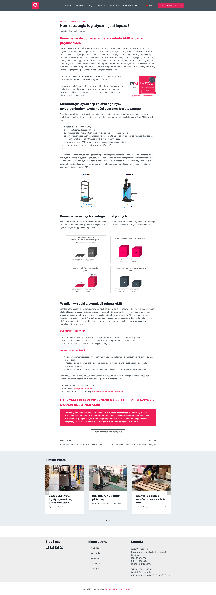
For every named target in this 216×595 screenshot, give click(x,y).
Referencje (114, 5)
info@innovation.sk (83, 388)
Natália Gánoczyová (69, 31)
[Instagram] (57, 547)
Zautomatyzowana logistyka (72, 21)
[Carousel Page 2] (109, 520)
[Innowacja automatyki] (35, 5)
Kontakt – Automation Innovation (108, 391)
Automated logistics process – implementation (81, 443)
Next (169, 492)
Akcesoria (80, 5)
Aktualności (102, 5)
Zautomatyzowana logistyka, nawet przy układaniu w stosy (61, 499)
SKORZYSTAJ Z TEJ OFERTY (142, 96)
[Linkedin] (47, 547)
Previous (47, 492)
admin (53, 507)
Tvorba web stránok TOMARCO (119, 589)
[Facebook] (52, 547)
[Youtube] (61, 547)
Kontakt (94, 563)
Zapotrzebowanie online (171, 5)
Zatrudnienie (127, 5)
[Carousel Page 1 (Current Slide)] (106, 520)
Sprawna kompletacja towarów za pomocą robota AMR (150, 499)
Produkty (69, 5)
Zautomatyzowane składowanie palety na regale (134, 443)
